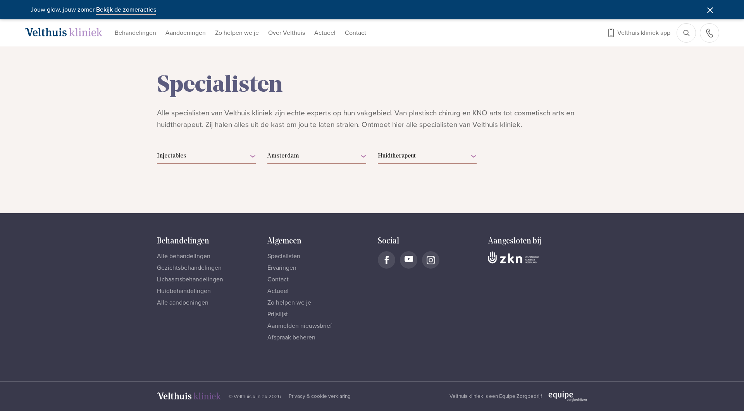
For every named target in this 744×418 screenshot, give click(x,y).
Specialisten (283, 256)
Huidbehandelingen (184, 291)
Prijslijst (277, 314)
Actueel (325, 33)
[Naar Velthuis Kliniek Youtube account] (408, 260)
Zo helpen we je (237, 33)
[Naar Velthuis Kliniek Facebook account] (386, 260)
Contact (355, 33)
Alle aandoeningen (182, 303)
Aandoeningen (185, 33)
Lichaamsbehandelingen (190, 279)
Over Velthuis (286, 33)
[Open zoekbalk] (686, 33)
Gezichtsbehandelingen (189, 268)
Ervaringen (281, 268)
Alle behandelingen (183, 256)
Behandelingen (135, 33)
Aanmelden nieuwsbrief (299, 326)
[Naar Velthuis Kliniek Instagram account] (430, 260)
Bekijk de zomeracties (126, 10)
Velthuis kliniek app (643, 33)
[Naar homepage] (63, 32)
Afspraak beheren (291, 337)
